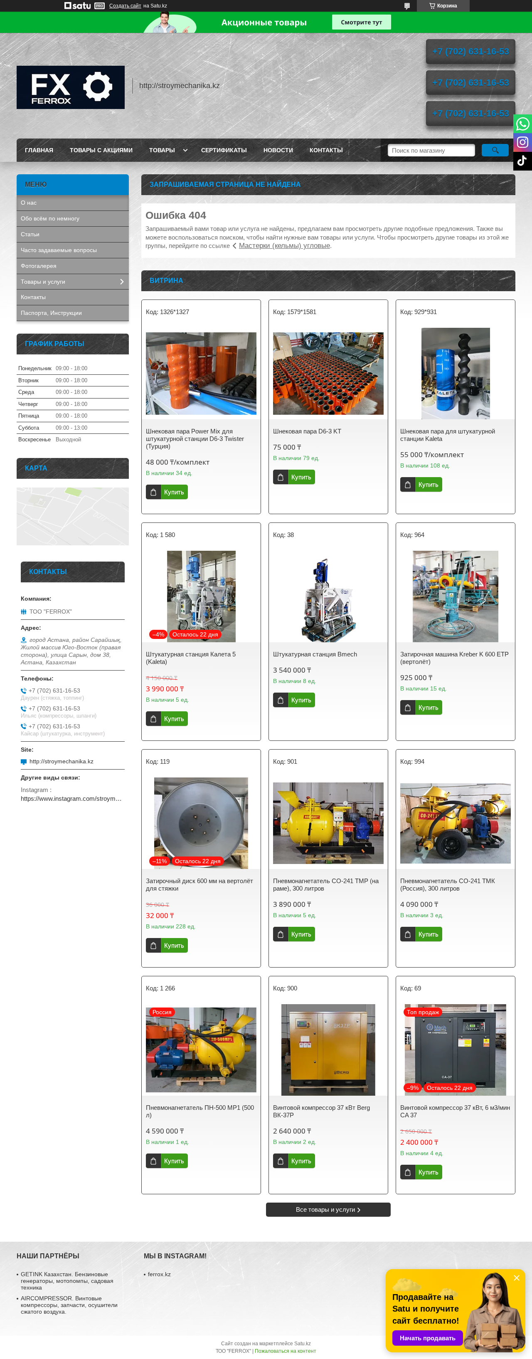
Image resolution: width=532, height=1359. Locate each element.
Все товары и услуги (325, 1209)
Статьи (30, 234)
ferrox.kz (159, 1274)
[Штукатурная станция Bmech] (328, 596)
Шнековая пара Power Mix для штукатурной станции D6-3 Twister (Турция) (195, 439)
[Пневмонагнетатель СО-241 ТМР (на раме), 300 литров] (328, 823)
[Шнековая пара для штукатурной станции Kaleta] (455, 373)
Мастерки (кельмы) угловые (284, 246)
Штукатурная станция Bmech (315, 654)
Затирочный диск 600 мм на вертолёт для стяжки (199, 884)
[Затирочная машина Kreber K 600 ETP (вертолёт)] (455, 596)
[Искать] (495, 150)
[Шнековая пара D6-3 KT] (328, 373)
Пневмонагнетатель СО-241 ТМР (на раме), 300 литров (326, 884)
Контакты (326, 150)
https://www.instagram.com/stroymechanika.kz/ (73, 798)
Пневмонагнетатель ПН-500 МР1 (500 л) (200, 1111)
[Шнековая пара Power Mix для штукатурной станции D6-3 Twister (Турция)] (201, 373)
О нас (29, 202)
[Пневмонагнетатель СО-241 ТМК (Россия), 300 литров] (455, 823)
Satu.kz (302, 1344)
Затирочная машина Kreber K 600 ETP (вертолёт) (454, 658)
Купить (174, 491)
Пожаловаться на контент (285, 1351)
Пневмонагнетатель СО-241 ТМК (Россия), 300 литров (447, 884)
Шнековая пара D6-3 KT (307, 431)
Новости (278, 150)
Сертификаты (224, 150)
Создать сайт (125, 6)
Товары (162, 150)
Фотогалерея (39, 265)
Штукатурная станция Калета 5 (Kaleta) (191, 658)
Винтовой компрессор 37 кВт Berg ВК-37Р (321, 1111)
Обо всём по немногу (50, 218)
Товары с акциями (101, 150)
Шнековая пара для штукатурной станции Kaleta (447, 435)
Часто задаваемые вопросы (59, 250)
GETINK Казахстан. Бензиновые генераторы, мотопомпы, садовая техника (67, 1281)
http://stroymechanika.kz (62, 761)
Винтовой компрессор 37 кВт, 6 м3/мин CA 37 (455, 1111)
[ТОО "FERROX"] (71, 85)
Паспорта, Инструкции (51, 312)
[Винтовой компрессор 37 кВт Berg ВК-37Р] (328, 1050)
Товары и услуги (43, 281)
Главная (39, 150)
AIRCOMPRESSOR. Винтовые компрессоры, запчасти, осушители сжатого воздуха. (69, 1305)
